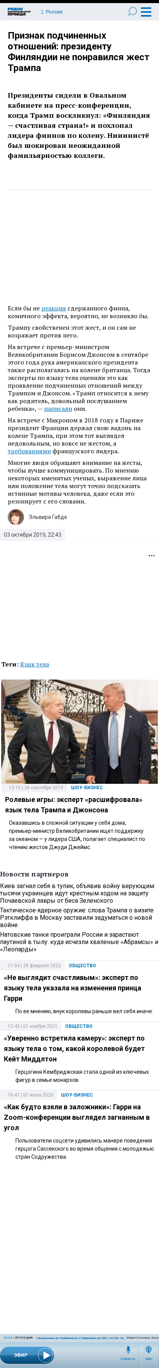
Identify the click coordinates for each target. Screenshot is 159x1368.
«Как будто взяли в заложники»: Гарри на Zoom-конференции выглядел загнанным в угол (77, 1117)
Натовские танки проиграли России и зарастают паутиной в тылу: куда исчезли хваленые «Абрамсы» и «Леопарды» (79, 942)
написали (58, 408)
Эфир (148, 1359)
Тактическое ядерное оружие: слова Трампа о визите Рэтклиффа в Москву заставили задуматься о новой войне (77, 918)
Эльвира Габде (48, 517)
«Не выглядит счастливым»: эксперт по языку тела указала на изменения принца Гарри (72, 987)
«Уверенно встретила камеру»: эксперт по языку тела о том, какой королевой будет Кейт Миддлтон (74, 1048)
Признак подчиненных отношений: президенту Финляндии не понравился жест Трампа (78, 51)
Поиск (132, 12)
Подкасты (128, 1359)
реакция (53, 308)
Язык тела (34, 664)
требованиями (29, 451)
